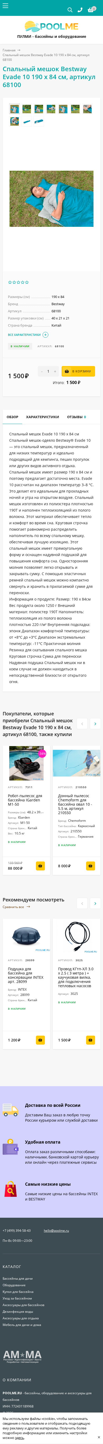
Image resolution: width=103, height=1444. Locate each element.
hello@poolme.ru (56, 1230)
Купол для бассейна (18, 1291)
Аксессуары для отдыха (21, 1318)
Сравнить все (14, 907)
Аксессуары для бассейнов (23, 1305)
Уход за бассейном (17, 1298)
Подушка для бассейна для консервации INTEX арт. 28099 (25, 975)
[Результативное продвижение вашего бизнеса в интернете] (22, 1362)
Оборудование (14, 1285)
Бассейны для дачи (18, 1278)
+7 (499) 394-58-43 (17, 1230)
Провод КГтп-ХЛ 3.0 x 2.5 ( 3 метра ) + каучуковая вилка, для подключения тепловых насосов (75, 977)
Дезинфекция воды (18, 1311)
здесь (19, 1437)
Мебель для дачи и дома (22, 1325)
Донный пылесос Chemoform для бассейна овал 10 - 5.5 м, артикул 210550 (75, 804)
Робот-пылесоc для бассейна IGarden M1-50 (25, 800)
